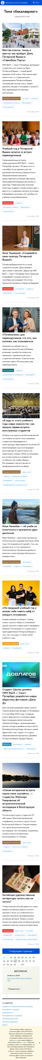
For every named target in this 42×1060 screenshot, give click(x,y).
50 (27, 961)
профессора (7, 935)
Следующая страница (20, 951)
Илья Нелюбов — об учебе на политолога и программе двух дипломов (19, 529)
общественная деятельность (13, 749)
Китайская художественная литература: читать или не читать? (18, 898)
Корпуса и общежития (10, 1022)
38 (15, 957)
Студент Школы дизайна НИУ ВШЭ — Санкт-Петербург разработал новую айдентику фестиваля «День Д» (19, 696)
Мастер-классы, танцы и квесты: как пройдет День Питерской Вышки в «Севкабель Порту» (17, 55)
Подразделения (7, 1012)
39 (19, 957)
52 (34, 961)
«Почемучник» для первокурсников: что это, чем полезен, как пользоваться (19, 338)
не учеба (25, 98)
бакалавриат (27, 103)
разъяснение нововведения (13, 375)
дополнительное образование (26, 939)
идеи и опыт (26, 472)
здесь (15, 1040)
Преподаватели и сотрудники (12, 1015)
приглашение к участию (11, 103)
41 (26, 957)
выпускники (7, 566)
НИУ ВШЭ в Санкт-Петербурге (16, 3)
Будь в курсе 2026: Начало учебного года (19, 979)
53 (4, 964)
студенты (34, 98)
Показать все (13, 989)
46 (11, 961)
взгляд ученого (20, 935)
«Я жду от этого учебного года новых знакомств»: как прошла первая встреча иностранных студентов (18, 425)
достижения (19, 289)
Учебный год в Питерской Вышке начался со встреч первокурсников (17, 152)
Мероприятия (20, 971)
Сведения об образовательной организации (17, 1006)
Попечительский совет (10, 1019)
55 (11, 964)
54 (8, 964)
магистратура (8, 107)
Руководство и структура (10, 1009)
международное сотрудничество (15, 485)
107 (22, 964)
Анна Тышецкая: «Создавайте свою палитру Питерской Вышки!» (19, 256)
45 (8, 961)
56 (15, 964)
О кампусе (7, 1003)
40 (22, 957)
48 (19, 961)
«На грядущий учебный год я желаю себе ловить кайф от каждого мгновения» (19, 611)
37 (11, 957)
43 (34, 957)
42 (30, 957)
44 (4, 961)
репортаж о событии (10, 207)
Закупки (4, 1025)
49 (23, 961)
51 (30, 961)
